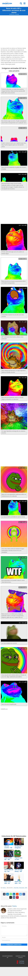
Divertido (17, 14)
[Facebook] (24, 894)
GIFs (26, 887)
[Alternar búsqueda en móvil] (21, 3)
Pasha (4, 887)
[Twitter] (20, 894)
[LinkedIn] (14, 894)
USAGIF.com (11, 14)
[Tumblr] (4, 894)
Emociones (21, 887)
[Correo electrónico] (10, 897)
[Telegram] (7, 894)
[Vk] (14, 897)
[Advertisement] (14, 31)
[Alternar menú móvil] (25, 3)
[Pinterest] (17, 897)
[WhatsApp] (11, 894)
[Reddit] (17, 894)
